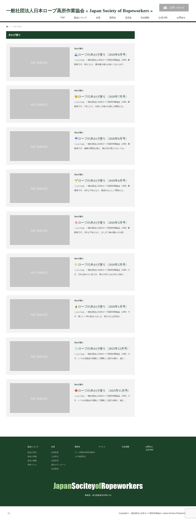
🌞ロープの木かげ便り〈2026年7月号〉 (101, 96)
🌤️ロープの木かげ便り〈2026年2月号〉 (101, 264)
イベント (102, 447)
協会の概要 (32, 461)
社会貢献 (145, 17)
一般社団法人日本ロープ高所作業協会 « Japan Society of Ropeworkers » (79, 10)
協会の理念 (32, 452)
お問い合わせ (176, 7)
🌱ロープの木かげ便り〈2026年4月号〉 (101, 180)
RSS (8, 512)
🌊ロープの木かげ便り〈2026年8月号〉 (101, 54)
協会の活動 (32, 456)
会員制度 (54, 452)
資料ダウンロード (58, 465)
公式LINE (163, 17)
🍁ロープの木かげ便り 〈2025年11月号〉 (102, 390)
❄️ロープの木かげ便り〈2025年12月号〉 (102, 348)
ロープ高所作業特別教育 (85, 452)
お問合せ (181, 17)
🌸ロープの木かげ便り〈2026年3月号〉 (101, 222)
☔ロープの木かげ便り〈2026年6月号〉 (101, 138)
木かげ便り (78, 48)
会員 (98, 17)
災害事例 (54, 469)
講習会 (112, 17)
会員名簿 (54, 461)
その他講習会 (80, 456)
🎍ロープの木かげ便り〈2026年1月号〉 (101, 306)
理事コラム (32, 465)
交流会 (128, 17)
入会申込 (54, 456)
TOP (62, 17)
